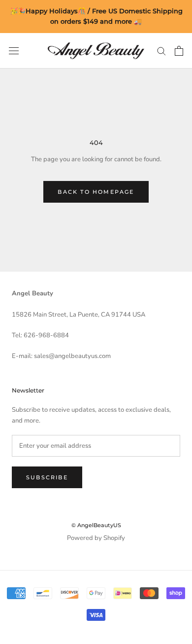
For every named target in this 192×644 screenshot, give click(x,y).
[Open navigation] (14, 50)
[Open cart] (179, 51)
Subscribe (47, 477)
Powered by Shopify (96, 538)
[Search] (161, 50)
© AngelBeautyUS (96, 525)
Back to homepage (96, 191)
